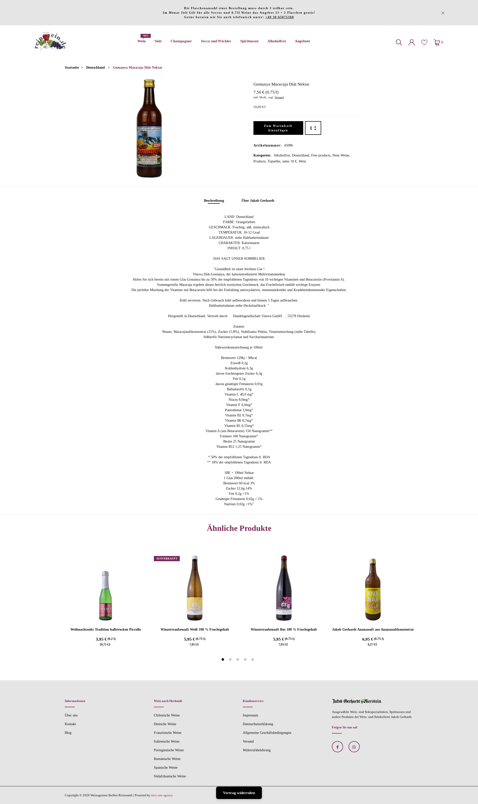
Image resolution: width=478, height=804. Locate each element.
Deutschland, (301, 155)
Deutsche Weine (165, 724)
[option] (149, 128)
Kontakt (70, 724)
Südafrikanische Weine (170, 776)
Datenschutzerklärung (258, 724)
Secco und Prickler (216, 41)
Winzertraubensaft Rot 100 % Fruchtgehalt (284, 629)
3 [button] (238, 660)
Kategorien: (262, 155)
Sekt (158, 41)
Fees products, (321, 155)
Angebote (302, 41)
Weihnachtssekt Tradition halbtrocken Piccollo (105, 629)
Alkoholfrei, (283, 155)
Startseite (72, 67)
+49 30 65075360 (279, 17)
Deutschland (96, 67)
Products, (260, 161)
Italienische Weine (166, 741)
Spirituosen (249, 41)
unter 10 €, (290, 161)
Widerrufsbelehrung (257, 750)
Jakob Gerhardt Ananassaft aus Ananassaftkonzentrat (373, 629)
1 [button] (223, 660)
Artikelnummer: (267, 145)
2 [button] (231, 660)
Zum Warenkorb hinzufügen (278, 128)
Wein (141, 39)
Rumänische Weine (167, 759)
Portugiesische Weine (169, 750)
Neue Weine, (341, 155)
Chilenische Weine (167, 715)
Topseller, (275, 161)
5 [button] (253, 660)
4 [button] (245, 660)
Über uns (71, 715)
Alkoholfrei (276, 41)
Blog (68, 733)
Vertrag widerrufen (239, 793)
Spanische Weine (166, 767)
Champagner (181, 41)
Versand (279, 97)
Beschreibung (214, 200)
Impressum (250, 715)
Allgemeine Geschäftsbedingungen (267, 733)
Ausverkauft (166, 558)
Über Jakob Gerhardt (257, 200)
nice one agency (162, 795)
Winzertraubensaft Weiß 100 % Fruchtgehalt (195, 629)
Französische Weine (167, 733)
